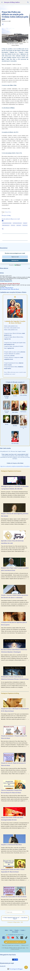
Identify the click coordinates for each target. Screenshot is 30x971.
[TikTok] (26, 937)
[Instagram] (8, 937)
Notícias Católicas (17, 223)
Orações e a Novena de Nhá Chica (11, 844)
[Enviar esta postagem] (2, 221)
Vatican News (8, 212)
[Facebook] (4, 937)
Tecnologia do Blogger (16, 969)
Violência (25, 225)
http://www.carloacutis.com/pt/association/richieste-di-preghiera (15, 466)
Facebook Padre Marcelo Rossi (10, 289)
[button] (2, 24)
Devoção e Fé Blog (6, 215)
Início (6, 930)
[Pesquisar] (28, 2)
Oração (25, 223)
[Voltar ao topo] (26, 967)
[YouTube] (13, 937)
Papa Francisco (5, 225)
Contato (23, 930)
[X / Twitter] (17, 937)
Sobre (11, 930)
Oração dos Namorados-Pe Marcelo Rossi (13, 896)
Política (13, 225)
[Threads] (22, 937)
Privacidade (15, 932)
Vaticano (19, 225)
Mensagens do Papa (6, 223)
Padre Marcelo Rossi (7, 287)
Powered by (11, 265)
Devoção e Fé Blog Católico (12, 2)
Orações (17, 930)
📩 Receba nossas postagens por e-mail (15, 942)
